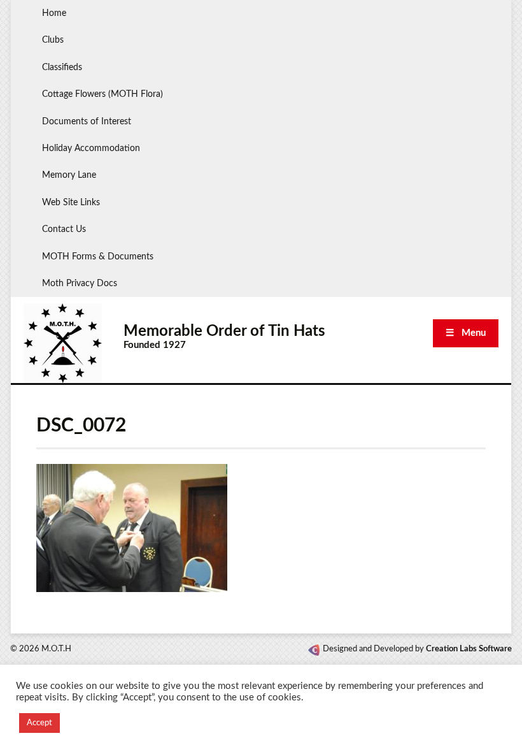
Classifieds (62, 67)
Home (54, 13)
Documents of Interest (86, 121)
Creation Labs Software (469, 649)
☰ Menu (466, 333)
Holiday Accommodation (91, 148)
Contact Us (64, 229)
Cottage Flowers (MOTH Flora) (102, 94)
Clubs (53, 40)
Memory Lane (69, 175)
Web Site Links (71, 202)
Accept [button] (39, 723)
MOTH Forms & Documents (97, 256)
